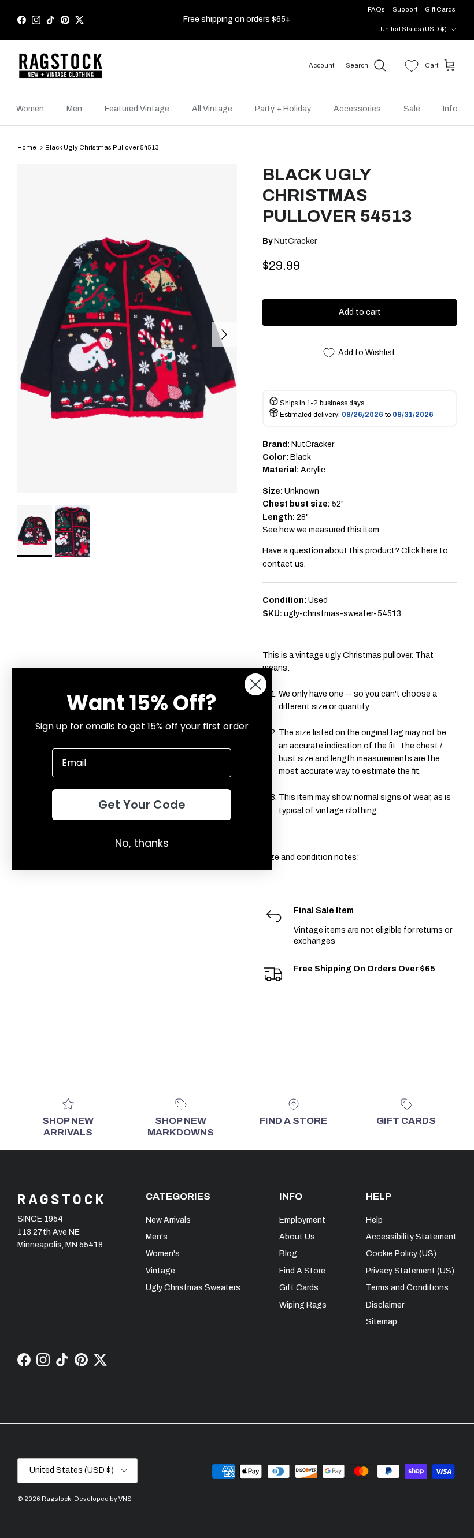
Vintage (160, 1271)
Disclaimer (385, 1305)
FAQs (376, 9)
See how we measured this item (320, 530)
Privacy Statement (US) (410, 1271)
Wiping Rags (303, 1305)
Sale (411, 109)
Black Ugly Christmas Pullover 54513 (102, 147)
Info (450, 109)
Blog (288, 1253)
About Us (297, 1236)
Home (26, 147)
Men (74, 109)
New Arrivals (168, 1220)
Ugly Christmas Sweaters (193, 1287)
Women (30, 109)
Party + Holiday (283, 109)
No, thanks (142, 843)
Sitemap (381, 1321)
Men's (157, 1236)
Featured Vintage (137, 109)
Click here (419, 550)
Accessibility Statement (411, 1236)
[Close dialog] (255, 684)
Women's (163, 1253)
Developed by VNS (103, 1498)
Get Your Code (142, 804)
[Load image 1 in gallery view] (127, 328)
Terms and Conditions (407, 1287)
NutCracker (295, 241)
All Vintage (212, 109)
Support (404, 9)
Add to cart (360, 312)
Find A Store (302, 1271)
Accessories (357, 109)
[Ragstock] (60, 65)
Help (374, 1220)
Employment (302, 1220)
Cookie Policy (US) (401, 1253)
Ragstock (56, 1498)
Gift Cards (440, 9)
